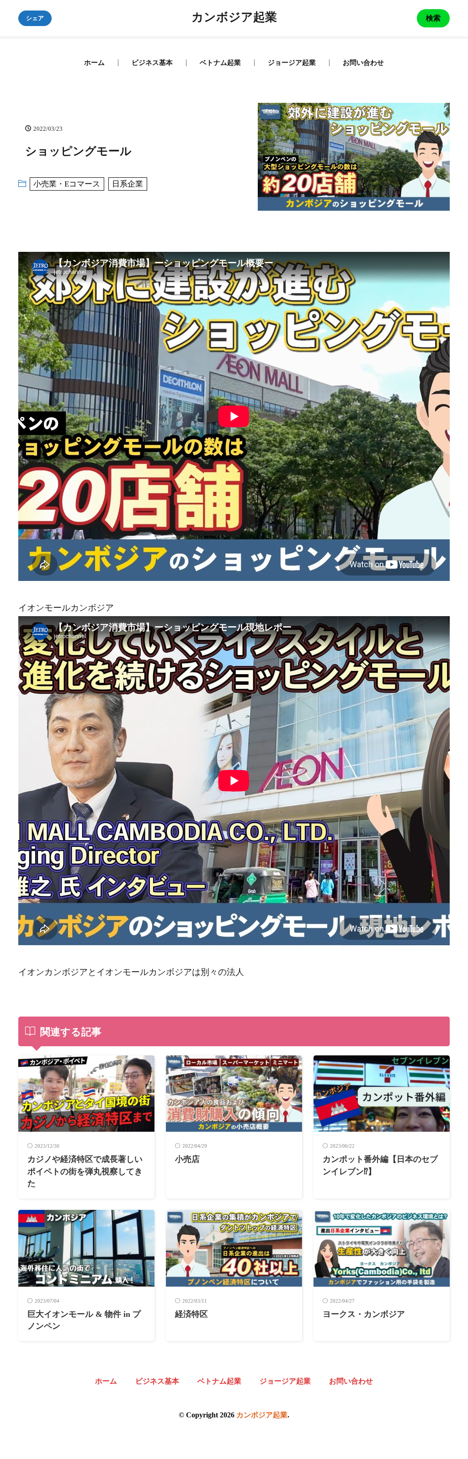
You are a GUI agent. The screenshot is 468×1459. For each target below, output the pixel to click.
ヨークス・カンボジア (364, 1314)
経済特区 (191, 1314)
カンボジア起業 (234, 18)
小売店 (187, 1159)
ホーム (94, 62)
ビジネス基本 (152, 62)
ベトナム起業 (220, 62)
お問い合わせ (363, 62)
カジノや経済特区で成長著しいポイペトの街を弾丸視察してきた (85, 1171)
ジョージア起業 (292, 62)
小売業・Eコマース (66, 184)
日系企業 (127, 184)
